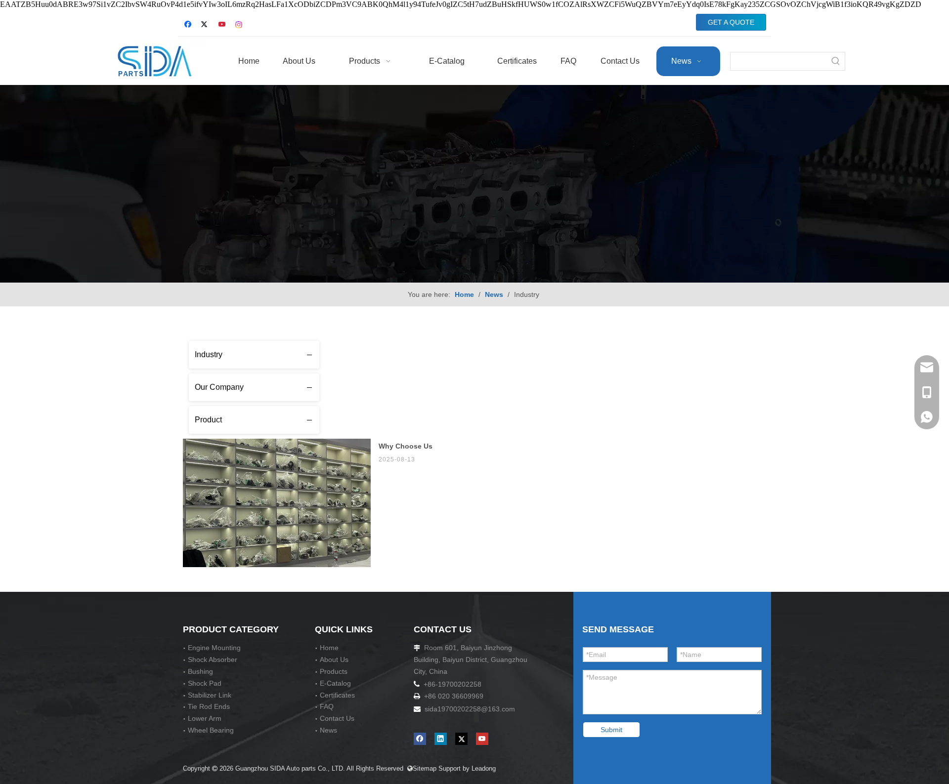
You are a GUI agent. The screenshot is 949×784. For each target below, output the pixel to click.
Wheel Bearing (211, 730)
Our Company (219, 387)
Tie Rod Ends (209, 706)
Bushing (200, 671)
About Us (334, 659)
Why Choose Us (405, 446)
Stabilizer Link (209, 695)
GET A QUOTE (731, 22)
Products (333, 671)
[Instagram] (239, 25)
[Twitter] (206, 25)
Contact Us (337, 718)
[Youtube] (222, 25)
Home (329, 648)
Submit (611, 730)
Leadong (485, 768)
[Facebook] (189, 25)
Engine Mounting (214, 648)
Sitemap (421, 768)
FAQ (327, 706)
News (328, 730)
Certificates (337, 695)
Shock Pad (204, 683)
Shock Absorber (212, 659)
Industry (208, 354)
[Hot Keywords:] (836, 61)
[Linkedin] (440, 739)
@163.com (498, 709)
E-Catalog (335, 683)
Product (208, 419)
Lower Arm (204, 718)
